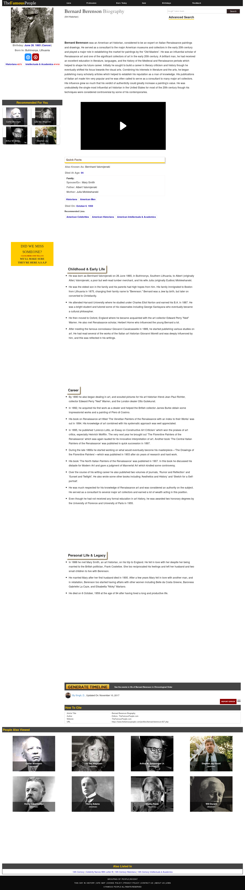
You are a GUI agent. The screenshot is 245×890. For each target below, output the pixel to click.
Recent (134, 879)
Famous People (113, 886)
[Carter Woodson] (16, 116)
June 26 (29, 45)
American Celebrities (77, 216)
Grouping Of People (118, 879)
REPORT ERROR (228, 701)
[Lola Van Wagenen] (45, 116)
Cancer (46, 45)
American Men (88, 199)
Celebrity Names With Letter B (99, 871)
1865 (38, 45)
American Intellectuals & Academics (136, 216)
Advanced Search (181, 17)
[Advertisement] (116, 30)
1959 (90, 206)
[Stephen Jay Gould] (45, 135)
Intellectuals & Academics (39, 64)
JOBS (168, 883)
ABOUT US (160, 883)
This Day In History (85, 883)
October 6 (81, 206)
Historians (11, 64)
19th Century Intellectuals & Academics (155, 871)
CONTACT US (147, 883)
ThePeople (20, 3)
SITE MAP (101, 883)
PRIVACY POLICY (131, 883)
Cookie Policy (115, 883)
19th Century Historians (125, 871)
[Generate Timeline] (87, 686)
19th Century (78, 871)
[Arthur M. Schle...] (16, 135)
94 (82, 172)
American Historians (103, 216)
